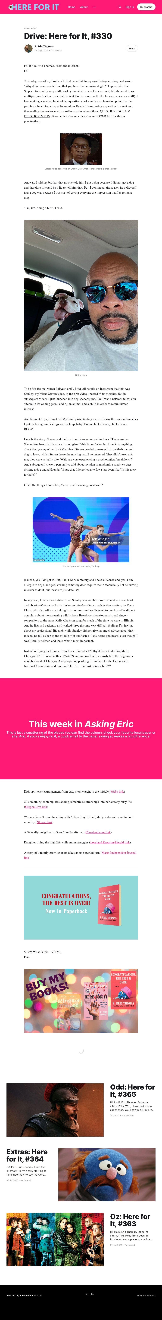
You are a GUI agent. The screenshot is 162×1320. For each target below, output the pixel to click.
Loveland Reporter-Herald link (110, 842)
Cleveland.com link (98, 832)
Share (132, 48)
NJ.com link (44, 822)
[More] (94, 7)
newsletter (30, 28)
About (84, 7)
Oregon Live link (36, 807)
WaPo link (117, 791)
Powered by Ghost (146, 1295)
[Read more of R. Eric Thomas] (28, 48)
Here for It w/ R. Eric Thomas (19, 1295)
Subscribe (146, 7)
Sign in (130, 7)
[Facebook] (92, 1294)
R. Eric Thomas (44, 46)
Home (71, 7)
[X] (86, 1294)
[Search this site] (120, 6)
